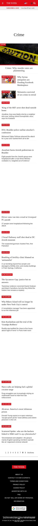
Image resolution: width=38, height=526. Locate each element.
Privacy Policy (19, 484)
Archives (30, 453)
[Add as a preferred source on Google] (19, 508)
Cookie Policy (19, 488)
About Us (19, 474)
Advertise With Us (19, 491)
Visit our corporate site (26, 518)
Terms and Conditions (19, 481)
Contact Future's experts (19, 478)
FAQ (19, 494)
